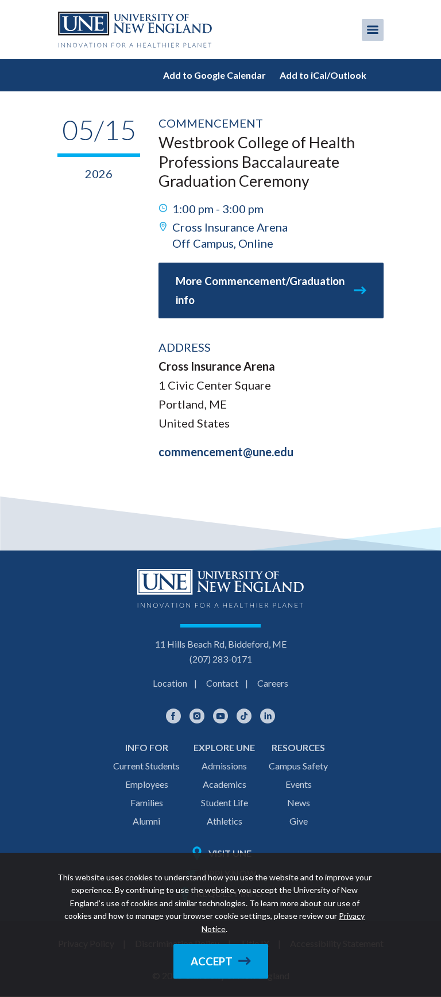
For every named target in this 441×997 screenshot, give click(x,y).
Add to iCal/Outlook (323, 75)
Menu (373, 30)
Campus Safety (298, 765)
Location (170, 683)
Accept (212, 961)
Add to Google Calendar (214, 75)
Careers (272, 683)
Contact (222, 683)
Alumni (146, 820)
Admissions (224, 765)
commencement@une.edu (225, 452)
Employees (146, 784)
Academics (224, 784)
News (298, 802)
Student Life (224, 802)
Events (298, 784)
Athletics (224, 820)
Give (298, 820)
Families (146, 802)
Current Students (146, 765)
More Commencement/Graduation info (260, 290)
